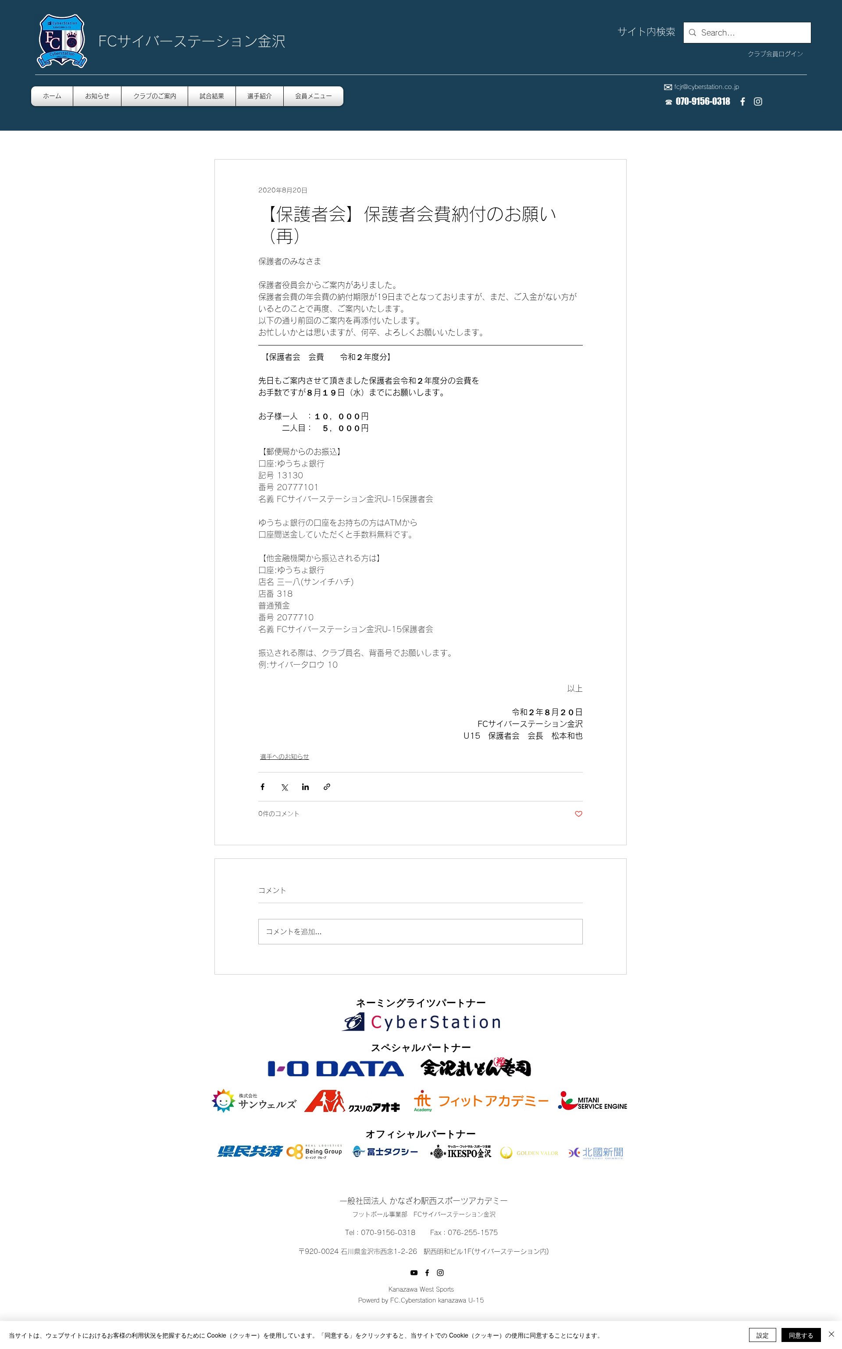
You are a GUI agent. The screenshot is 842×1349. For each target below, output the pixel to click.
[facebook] (742, 101)
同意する (801, 1335)
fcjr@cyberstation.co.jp (706, 87)
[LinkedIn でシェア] (305, 787)
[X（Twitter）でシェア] (284, 787)
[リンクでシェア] (327, 787)
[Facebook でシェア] (262, 787)
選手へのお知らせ (284, 757)
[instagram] (758, 101)
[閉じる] (831, 1335)
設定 (762, 1335)
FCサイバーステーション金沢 (191, 41)
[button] (313, 96)
